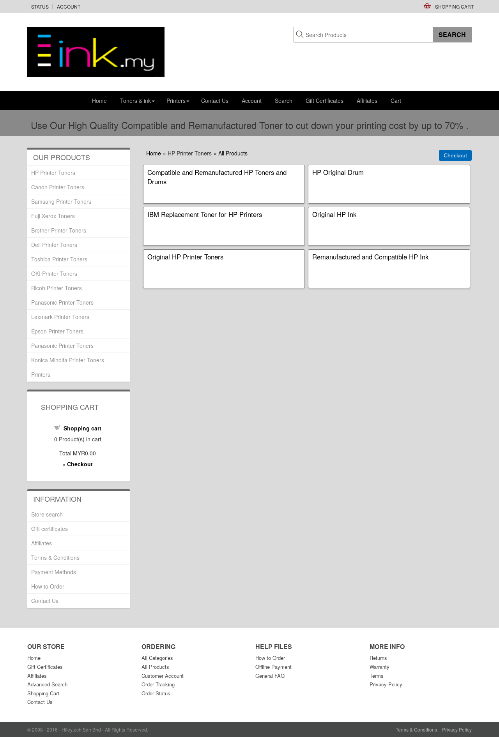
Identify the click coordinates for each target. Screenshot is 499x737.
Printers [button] (176, 100)
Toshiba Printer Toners (59, 259)
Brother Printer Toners (58, 230)
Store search (47, 514)
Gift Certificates (324, 100)
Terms (377, 675)
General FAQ (270, 675)
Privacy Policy (386, 684)
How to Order (47, 586)
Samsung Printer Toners (61, 201)
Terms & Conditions (55, 557)
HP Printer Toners (53, 172)
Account (68, 6)
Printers (40, 374)
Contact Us (214, 100)
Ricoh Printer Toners (56, 288)
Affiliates (367, 100)
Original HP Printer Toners (185, 256)
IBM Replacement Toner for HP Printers (204, 214)
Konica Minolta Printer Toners (67, 360)
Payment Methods (53, 572)
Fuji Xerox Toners (53, 216)
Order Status (156, 693)
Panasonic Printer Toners (62, 302)
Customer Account (163, 675)
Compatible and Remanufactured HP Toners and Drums (217, 177)
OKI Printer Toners (54, 273)
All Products (233, 153)
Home (99, 100)
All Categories (157, 657)
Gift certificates (49, 528)
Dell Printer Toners (54, 245)
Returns (378, 657)
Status (40, 6)
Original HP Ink (334, 214)
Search (283, 100)
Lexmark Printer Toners (60, 317)
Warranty (379, 666)
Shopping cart (82, 428)
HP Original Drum (338, 172)
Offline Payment (273, 666)
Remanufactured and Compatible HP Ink (370, 256)
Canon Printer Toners (57, 187)
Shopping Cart (454, 6)
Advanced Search (47, 684)
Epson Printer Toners (57, 331)
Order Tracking (158, 684)
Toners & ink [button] (135, 100)
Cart (396, 100)
